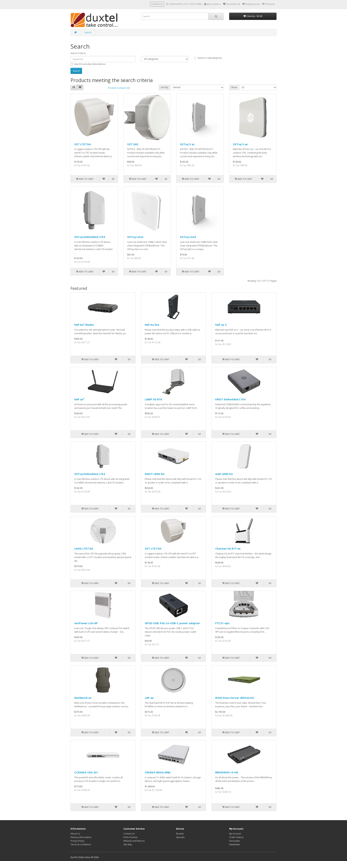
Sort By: (164, 87)
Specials (180, 837)
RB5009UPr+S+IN (226, 772)
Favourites (234, 840)
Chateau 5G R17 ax (228, 548)
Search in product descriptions (90, 64)
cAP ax (149, 697)
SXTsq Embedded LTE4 (89, 237)
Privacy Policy (77, 840)
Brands (180, 833)
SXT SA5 (132, 144)
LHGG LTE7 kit (83, 548)
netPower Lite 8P (86, 623)
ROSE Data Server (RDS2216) (234, 697)
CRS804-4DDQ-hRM (157, 772)
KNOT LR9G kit (155, 474)
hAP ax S (221, 324)
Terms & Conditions (80, 844)
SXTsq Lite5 (188, 237)
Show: (234, 87)
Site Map (127, 844)
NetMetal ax (82, 697)
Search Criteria (77, 53)
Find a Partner (130, 837)
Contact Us (157, 4)
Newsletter (234, 844)
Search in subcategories (210, 57)
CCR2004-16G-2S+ (86, 772)
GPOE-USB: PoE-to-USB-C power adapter (172, 623)
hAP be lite (152, 324)
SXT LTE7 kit (82, 144)
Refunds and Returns (134, 840)
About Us (75, 833)
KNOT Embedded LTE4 (230, 399)
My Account (235, 833)
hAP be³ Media (84, 324)
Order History (236, 837)
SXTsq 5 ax (240, 144)
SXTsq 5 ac (187, 144)
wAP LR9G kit (224, 474)
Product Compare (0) (119, 87)
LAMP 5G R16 (153, 399)
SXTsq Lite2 (135, 237)
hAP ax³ (79, 399)
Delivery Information (80, 837)
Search (88, 32)
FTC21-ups (222, 623)
